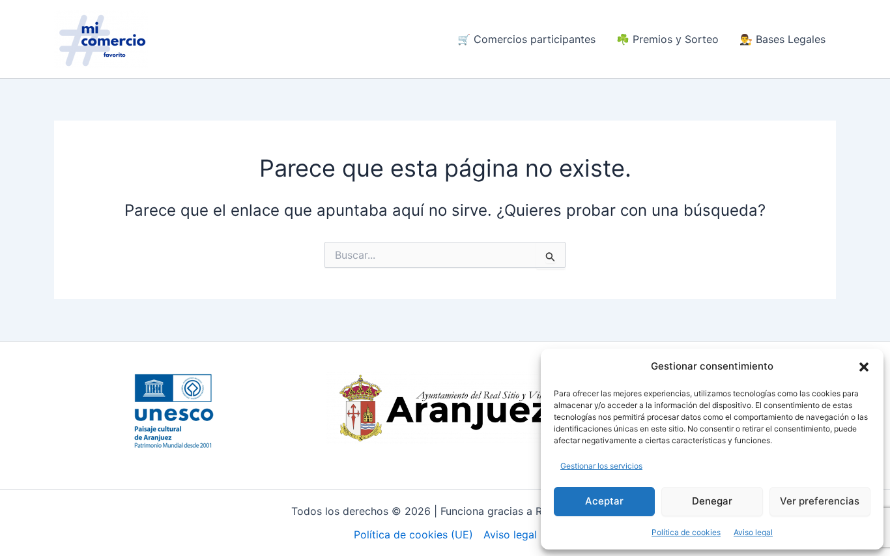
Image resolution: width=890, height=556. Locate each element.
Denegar (712, 501)
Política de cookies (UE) (413, 534)
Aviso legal (753, 532)
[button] (863, 366)
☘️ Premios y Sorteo (667, 39)
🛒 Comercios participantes (526, 39)
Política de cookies (686, 532)
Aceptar (604, 501)
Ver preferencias (819, 501)
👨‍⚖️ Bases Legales (782, 39)
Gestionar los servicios (601, 466)
